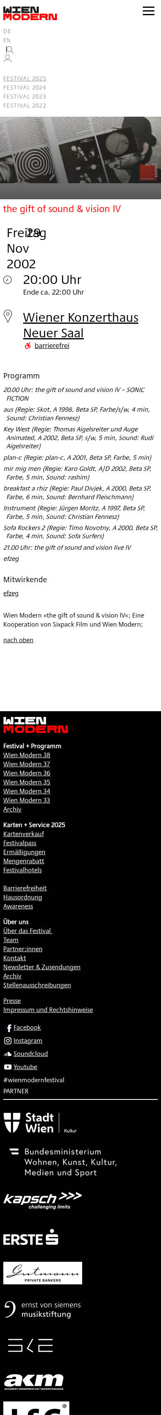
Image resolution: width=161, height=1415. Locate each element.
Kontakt (14, 958)
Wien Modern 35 (26, 782)
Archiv (12, 809)
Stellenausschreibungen (37, 985)
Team (11, 940)
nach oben (18, 640)
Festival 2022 (24, 105)
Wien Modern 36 (26, 773)
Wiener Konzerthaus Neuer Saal (80, 324)
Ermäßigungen (24, 852)
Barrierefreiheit (25, 888)
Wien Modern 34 (26, 791)
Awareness (18, 906)
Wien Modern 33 (26, 800)
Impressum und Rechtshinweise (48, 1009)
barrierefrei (52, 345)
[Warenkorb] (11, 69)
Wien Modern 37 (26, 764)
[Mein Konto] (7, 60)
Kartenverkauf (23, 834)
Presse (12, 1000)
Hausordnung (22, 897)
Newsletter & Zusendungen (41, 967)
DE (7, 31)
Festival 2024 (24, 87)
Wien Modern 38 (26, 755)
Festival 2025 (25, 78)
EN (7, 40)
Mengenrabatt (23, 861)
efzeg (11, 593)
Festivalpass (19, 843)
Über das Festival (27, 931)
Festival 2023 (24, 96)
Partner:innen (23, 949)
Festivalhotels (22, 870)
